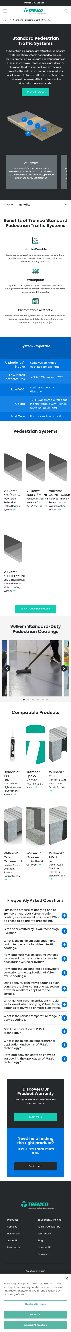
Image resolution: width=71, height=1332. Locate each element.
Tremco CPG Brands (34, 3)
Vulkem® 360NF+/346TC (59, 500)
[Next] (64, 668)
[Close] (67, 1278)
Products (12, 1220)
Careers (42, 1255)
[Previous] (7, 668)
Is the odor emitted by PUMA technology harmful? (31, 931)
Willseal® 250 (57, 779)
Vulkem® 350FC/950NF (36, 498)
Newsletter (13, 1248)
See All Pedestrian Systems (35, 609)
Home (5, 20)
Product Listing (35, 92)
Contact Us (44, 1248)
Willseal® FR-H (57, 864)
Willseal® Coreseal (34, 859)
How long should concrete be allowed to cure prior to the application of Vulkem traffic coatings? (31, 973)
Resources (13, 1234)
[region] (35, 1302)
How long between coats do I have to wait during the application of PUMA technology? (29, 1059)
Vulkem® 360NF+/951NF (14, 581)
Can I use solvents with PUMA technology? (24, 1031)
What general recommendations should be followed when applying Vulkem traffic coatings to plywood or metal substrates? (32, 1004)
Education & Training (50, 1220)
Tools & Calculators (49, 1227)
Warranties (44, 1234)
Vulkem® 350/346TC (12, 500)
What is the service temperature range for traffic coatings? (33, 1018)
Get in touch (35, 1166)
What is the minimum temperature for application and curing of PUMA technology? (29, 1045)
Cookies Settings (35, 1304)
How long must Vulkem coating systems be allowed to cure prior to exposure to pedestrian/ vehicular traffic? (31, 959)
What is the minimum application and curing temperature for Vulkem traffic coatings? (30, 945)
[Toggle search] (66, 11)
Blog (40, 1241)
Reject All (35, 1315)
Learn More (35, 1117)
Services (12, 1227)
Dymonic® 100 (13, 783)
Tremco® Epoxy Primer (34, 780)
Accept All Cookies (35, 1325)
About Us (12, 1241)
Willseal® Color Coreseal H (13, 864)
